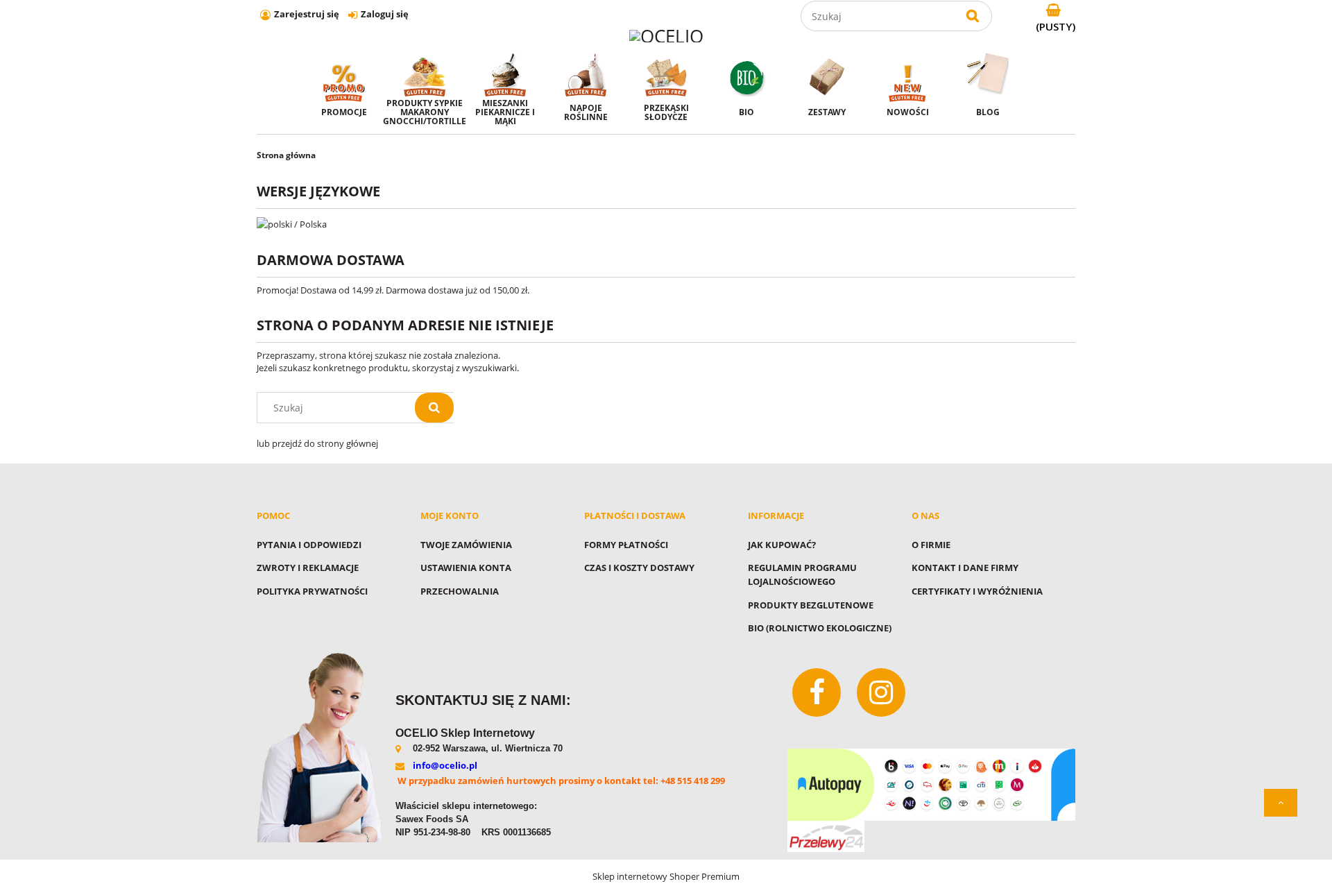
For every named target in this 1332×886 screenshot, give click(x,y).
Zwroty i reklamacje (308, 567)
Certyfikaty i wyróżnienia (977, 591)
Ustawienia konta (465, 567)
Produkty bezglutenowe (810, 605)
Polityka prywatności (312, 591)
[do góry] (1280, 803)
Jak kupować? (782, 544)
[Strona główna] (666, 35)
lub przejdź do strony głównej (317, 443)
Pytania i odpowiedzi (309, 544)
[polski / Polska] (292, 222)
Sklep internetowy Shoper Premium (666, 876)
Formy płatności (626, 544)
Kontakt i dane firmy (965, 567)
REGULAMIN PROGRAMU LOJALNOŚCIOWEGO (802, 574)
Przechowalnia (459, 591)
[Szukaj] (973, 16)
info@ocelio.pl (445, 765)
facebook (816, 692)
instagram (881, 692)
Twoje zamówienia (466, 544)
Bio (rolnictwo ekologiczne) (819, 628)
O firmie (931, 544)
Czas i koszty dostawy (639, 567)
